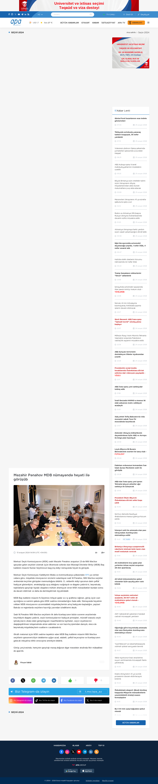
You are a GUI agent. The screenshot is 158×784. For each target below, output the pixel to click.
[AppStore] (87, 771)
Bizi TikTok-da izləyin (47, 700)
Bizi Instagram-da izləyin (23, 700)
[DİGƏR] (147, 23)
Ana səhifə (131, 32)
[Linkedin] (25, 14)
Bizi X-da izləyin (96, 700)
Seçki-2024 (143, 32)
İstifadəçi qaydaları (93, 781)
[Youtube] (19, 14)
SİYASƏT (85, 23)
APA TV (121, 23)
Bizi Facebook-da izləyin (73, 700)
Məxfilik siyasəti (108, 781)
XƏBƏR (95, 23)
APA (87, 575)
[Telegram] (22, 14)
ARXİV (89, 745)
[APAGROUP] (79, 765)
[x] (73, 752)
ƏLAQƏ (75, 745)
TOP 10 (101, 745)
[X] (15, 14)
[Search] (91, 15)
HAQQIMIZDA (60, 745)
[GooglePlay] (71, 771)
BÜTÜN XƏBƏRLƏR (69, 23)
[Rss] (28, 14)
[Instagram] (12, 14)
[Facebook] (9, 14)
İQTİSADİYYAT (108, 23)
